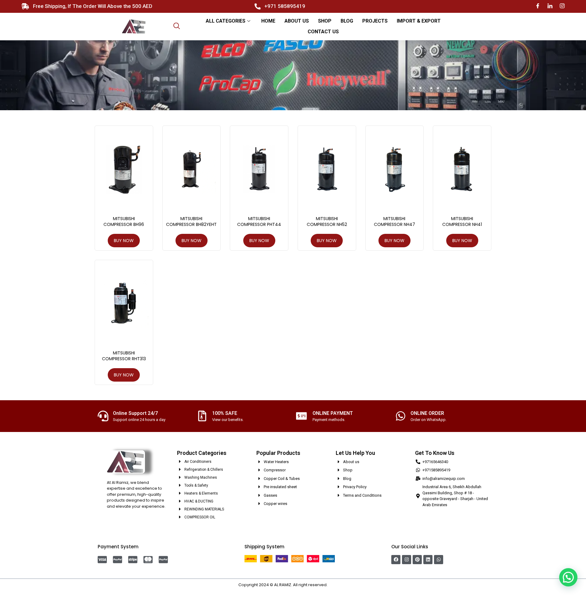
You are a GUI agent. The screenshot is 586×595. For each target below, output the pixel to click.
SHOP (324, 21)
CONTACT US (323, 31)
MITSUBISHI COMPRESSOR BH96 (123, 222)
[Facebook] (537, 6)
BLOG (347, 21)
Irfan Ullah (338, 585)
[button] (568, 577)
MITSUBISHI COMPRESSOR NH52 (327, 222)
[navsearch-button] (176, 26)
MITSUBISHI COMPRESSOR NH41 (462, 222)
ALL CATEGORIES (225, 21)
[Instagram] (562, 6)
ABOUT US (296, 21)
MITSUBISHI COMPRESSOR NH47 (394, 222)
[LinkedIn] (550, 6)
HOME (268, 21)
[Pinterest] (417, 559)
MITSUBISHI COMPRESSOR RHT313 (124, 356)
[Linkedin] (427, 559)
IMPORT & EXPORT (419, 21)
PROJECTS (375, 21)
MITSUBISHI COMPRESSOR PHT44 (259, 222)
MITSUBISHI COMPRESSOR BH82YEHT (191, 222)
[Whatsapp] (438, 559)
